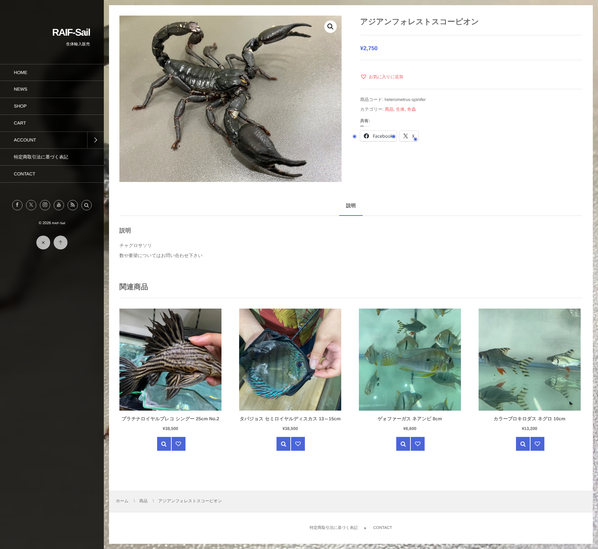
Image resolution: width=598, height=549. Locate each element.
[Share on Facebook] (17, 205)
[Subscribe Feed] (72, 205)
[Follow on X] (31, 205)
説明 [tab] (351, 205)
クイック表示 (164, 444)
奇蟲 (411, 109)
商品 (389, 109)
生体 (400, 109)
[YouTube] (59, 205)
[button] (86, 205)
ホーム (122, 500)
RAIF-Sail (71, 32)
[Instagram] (45, 205)
